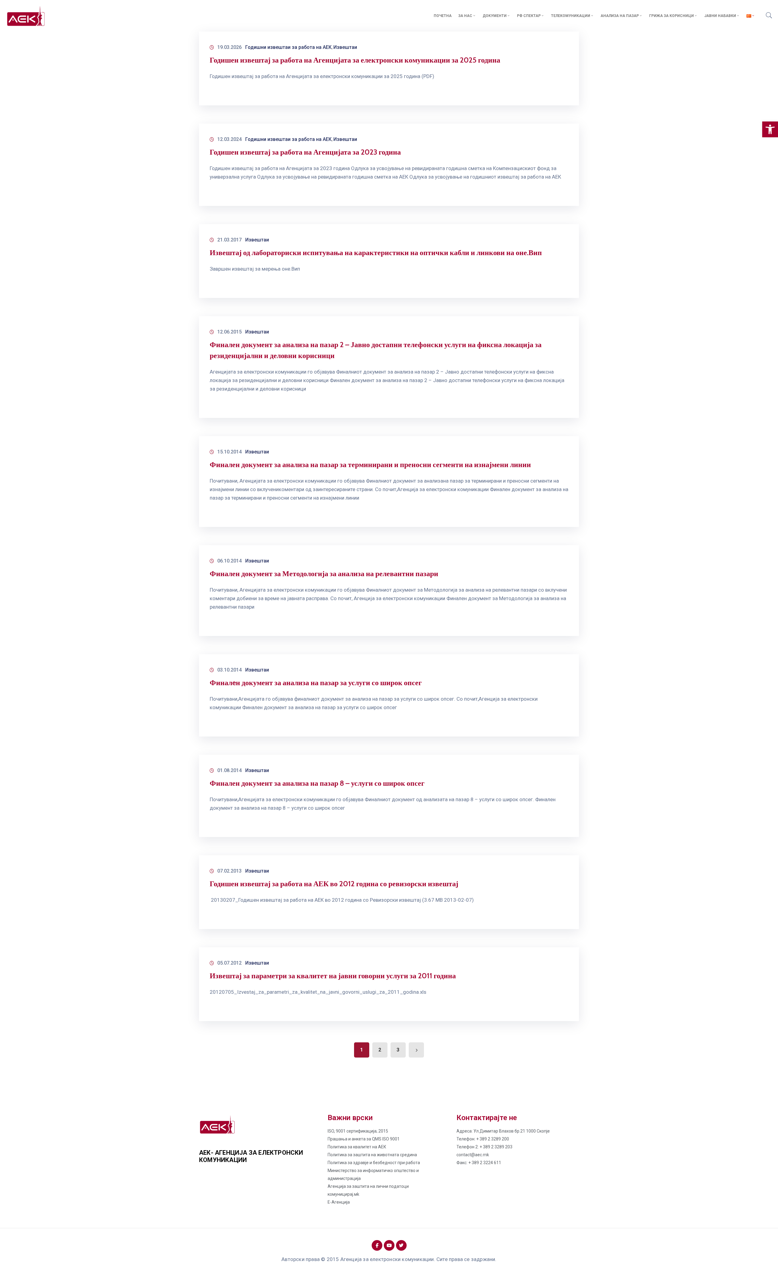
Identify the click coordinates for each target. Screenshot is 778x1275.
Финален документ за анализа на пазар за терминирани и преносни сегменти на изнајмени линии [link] (370, 464)
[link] (770, 129)
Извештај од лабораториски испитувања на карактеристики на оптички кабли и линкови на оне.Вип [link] (376, 252)
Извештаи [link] (345, 47)
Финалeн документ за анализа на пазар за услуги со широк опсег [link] (316, 682)
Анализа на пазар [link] (620, 16)
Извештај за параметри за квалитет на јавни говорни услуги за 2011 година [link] (333, 975)
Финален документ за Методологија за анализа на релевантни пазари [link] (324, 573)
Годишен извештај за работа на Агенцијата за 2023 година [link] (305, 152)
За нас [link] (465, 16)
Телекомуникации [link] (570, 16)
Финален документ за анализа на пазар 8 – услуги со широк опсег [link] (317, 783)
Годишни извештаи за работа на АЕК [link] (288, 47)
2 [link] (379, 1050)
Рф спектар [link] (529, 16)
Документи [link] (495, 16)
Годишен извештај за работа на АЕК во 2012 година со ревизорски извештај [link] (334, 883)
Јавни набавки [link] (720, 16)
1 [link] (361, 1050)
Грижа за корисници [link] (671, 16)
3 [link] (398, 1050)
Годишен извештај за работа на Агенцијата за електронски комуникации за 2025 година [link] (355, 60)
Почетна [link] (443, 16)
